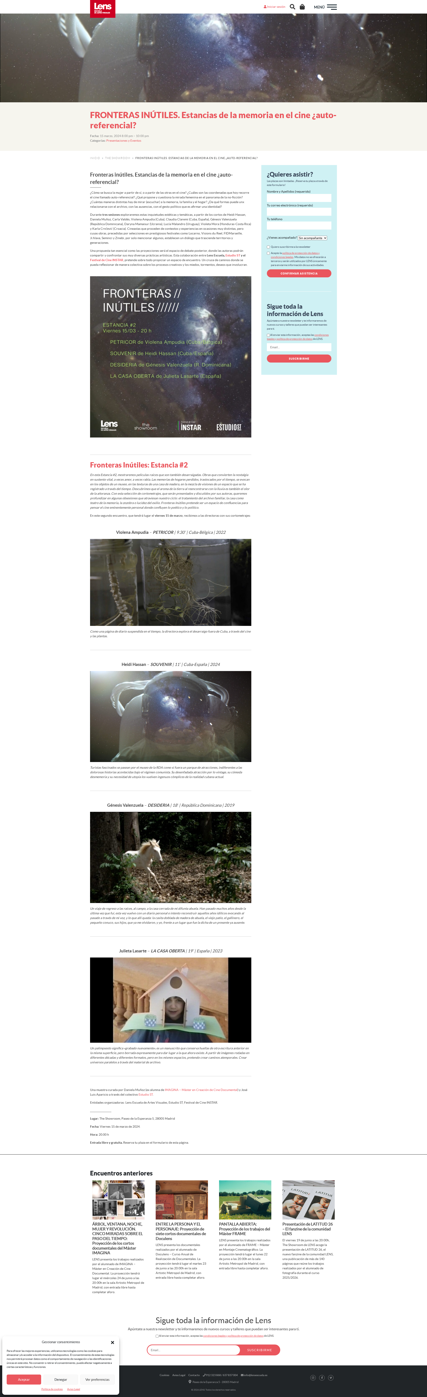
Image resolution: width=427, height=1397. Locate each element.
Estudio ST (233, 255)
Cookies (164, 1375)
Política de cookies (52, 1389)
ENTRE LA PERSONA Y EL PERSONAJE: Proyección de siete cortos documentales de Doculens (181, 1231)
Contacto (194, 1375)
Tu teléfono (274, 219)
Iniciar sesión (275, 6)
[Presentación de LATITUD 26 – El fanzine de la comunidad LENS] (308, 1200)
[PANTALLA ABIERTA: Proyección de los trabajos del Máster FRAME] (245, 1200)
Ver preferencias (97, 1379)
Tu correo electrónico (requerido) (290, 205)
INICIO (95, 158)
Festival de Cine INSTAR (106, 260)
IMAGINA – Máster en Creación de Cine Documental (201, 1090)
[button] (112, 1342)
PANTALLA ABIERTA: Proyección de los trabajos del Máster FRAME (244, 1229)
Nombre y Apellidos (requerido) (288, 191)
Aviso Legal (73, 1389)
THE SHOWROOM (117, 158)
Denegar (60, 1379)
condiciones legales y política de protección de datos (233, 1335)
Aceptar (24, 1379)
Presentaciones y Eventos (123, 140)
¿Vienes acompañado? (282, 237)
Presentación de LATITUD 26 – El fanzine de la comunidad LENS (307, 1229)
